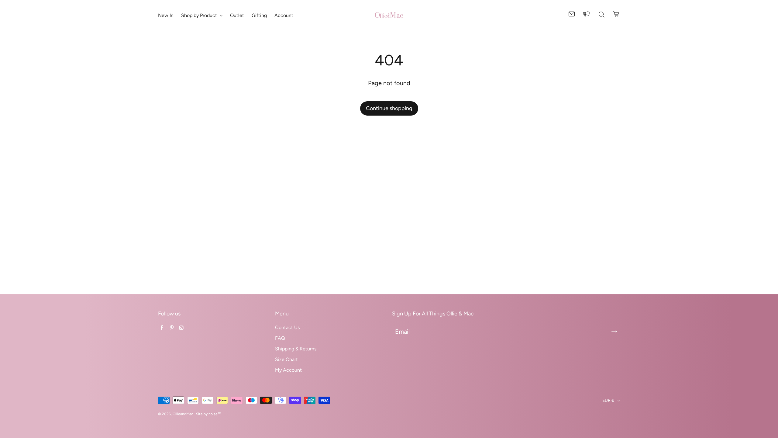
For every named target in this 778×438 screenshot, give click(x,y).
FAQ (280, 338)
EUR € (608, 400)
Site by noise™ (208, 414)
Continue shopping (389, 108)
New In (166, 15)
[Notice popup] (586, 15)
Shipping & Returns (295, 349)
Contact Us (287, 327)
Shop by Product (199, 15)
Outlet (237, 15)
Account (283, 15)
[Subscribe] (614, 331)
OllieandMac (183, 414)
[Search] (601, 15)
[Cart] (616, 14)
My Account (288, 370)
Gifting (259, 15)
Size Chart (286, 359)
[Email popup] (571, 15)
